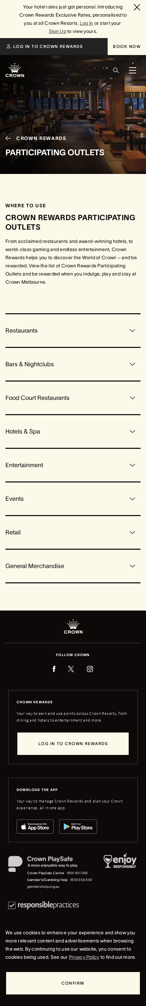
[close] (138, 7)
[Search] (116, 70)
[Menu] (132, 70)
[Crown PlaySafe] (50, 865)
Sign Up (57, 31)
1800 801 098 (77, 873)
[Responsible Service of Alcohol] (120, 873)
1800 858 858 (81, 880)
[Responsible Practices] (43, 905)
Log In (86, 23)
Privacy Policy (84, 957)
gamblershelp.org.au (43, 886)
